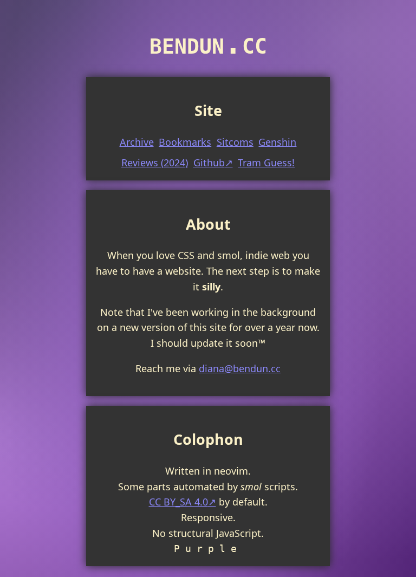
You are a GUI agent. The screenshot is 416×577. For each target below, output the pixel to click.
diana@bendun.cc (240, 368)
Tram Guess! (266, 162)
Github (209, 162)
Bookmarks (185, 141)
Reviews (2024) (154, 162)
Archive (137, 141)
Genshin (277, 141)
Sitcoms (235, 141)
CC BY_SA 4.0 (178, 501)
